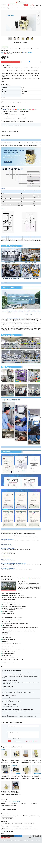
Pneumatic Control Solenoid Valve (31, 828)
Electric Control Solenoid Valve (7, 828)
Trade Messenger (18, 835)
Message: (5, 732)
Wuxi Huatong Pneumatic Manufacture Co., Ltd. (12, 52)
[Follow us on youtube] (38, 835)
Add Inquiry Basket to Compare (21, 42)
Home (2, 8)
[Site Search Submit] (26, 5)
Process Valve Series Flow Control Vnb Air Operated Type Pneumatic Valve (26, 760)
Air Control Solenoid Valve (18, 828)
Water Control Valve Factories (17, 823)
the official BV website (26, 578)
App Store (4, 835)
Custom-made (3, 803)
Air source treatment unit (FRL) (6, 805)
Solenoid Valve (23, 8)
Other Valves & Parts (11, 815)
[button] (1, 1)
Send (9, 741)
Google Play (10, 835)
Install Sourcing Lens (6, 837)
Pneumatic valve (34, 803)
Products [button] (11, 4)
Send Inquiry (10, 61)
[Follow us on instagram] (37, 835)
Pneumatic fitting (14, 805)
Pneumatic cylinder (14, 803)
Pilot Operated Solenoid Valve (22, 815)
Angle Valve (4, 815)
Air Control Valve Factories (28, 823)
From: (6, 726)
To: (6, 729)
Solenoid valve (23, 803)
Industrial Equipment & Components (10, 8)
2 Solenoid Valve (17, 826)
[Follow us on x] (35, 835)
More (2, 833)
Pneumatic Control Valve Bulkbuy (7, 831)
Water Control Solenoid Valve (27, 826)
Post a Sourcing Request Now (31, 741)
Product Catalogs (16, 801)
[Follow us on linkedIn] (30, 837)
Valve (19, 8)
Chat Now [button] (32, 61)
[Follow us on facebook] (33, 835)
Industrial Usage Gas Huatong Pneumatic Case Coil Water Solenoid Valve (15, 776)
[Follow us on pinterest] (40, 835)
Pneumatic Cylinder (11, 619)
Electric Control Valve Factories (7, 826)
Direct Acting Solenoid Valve (31, 8)
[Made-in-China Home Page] (21, 2)
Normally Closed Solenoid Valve (7, 818)
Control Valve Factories (6, 823)
